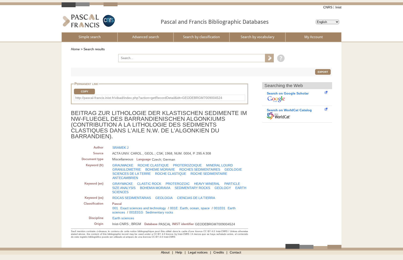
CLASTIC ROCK (149, 184)
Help (178, 252)
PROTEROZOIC (178, 184)
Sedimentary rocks (159, 212)
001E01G (136, 212)
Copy (84, 91)
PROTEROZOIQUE (187, 165)
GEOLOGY (223, 188)
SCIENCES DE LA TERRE (131, 174)
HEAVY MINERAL (207, 184)
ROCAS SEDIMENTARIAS (131, 198)
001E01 (219, 208)
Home (75, 49)
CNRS (327, 7)
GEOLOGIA (164, 198)
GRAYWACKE (122, 184)
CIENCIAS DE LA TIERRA (196, 198)
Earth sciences (123, 218)
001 (115, 208)
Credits (218, 252)
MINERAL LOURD (219, 165)
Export (323, 72)
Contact (235, 252)
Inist (338, 7)
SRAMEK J (120, 147)
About (165, 252)
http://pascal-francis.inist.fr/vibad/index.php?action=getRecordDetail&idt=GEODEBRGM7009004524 (148, 98)
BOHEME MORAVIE (160, 169)
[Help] (280, 58)
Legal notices (198, 252)
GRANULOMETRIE (126, 169)
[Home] (81, 20)
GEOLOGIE (233, 169)
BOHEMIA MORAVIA (155, 188)
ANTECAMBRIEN (125, 178)
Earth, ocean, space (195, 208)
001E (174, 208)
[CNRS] (108, 21)
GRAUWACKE (122, 165)
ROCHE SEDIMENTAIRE (209, 174)
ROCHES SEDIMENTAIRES (199, 169)
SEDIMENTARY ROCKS (192, 188)
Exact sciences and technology (143, 208)
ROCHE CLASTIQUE (153, 165)
